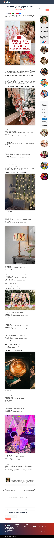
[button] (26, 1)
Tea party (29, 1)
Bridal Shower (44, 148)
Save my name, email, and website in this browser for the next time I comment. (16, 512)
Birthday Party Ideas (44, 170)
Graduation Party (36, 1)
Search (40, 8)
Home (18, 1)
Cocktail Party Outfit (44, 159)
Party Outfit (44, 181)
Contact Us (48, 1)
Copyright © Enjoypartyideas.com (10, 536)
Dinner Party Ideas (23, 1)
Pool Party (42, 1)
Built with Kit (44, 125)
